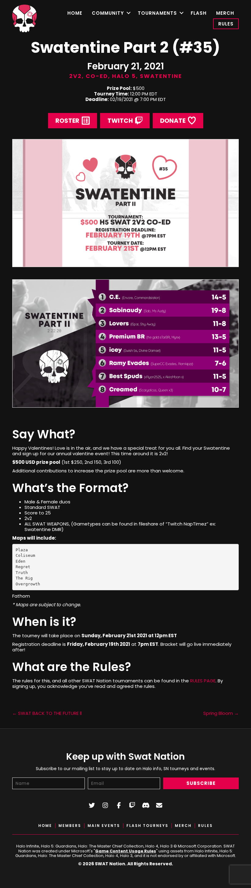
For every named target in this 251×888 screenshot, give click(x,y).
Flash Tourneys (147, 825)
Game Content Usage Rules (125, 851)
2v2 (75, 76)
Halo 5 (124, 76)
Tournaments (157, 13)
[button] (128, 13)
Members (69, 825)
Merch (225, 13)
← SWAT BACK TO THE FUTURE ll (47, 713)
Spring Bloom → (221, 713)
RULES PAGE (202, 680)
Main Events (104, 825)
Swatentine (161, 76)
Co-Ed (97, 76)
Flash (199, 13)
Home (74, 13)
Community (108, 13)
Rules (226, 24)
